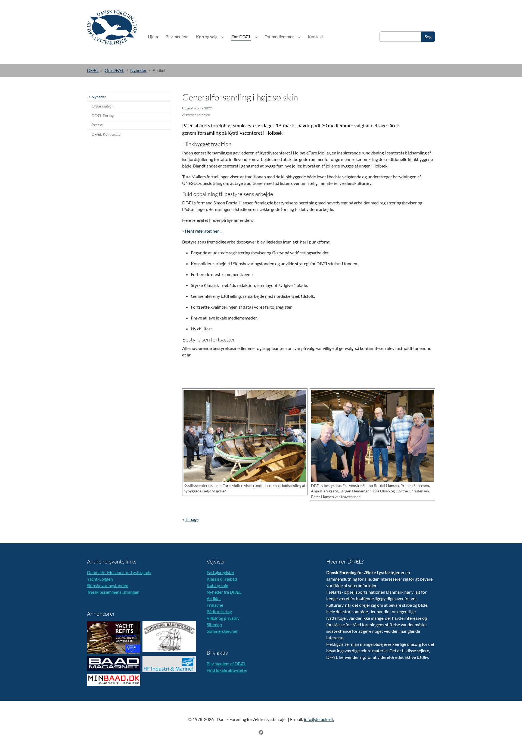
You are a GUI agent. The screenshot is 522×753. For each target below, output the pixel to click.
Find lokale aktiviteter (227, 670)
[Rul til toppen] (510, 741)
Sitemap (214, 624)
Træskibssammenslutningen (113, 591)
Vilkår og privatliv (223, 618)
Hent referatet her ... (203, 230)
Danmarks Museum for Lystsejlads (119, 572)
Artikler (214, 598)
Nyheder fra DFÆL (224, 591)
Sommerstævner (222, 631)
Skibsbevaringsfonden (107, 585)
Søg (428, 36)
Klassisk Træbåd (222, 578)
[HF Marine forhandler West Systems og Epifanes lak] (169, 664)
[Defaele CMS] (112, 27)
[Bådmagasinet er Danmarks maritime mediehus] (113, 663)
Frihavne (215, 605)
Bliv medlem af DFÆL (226, 663)
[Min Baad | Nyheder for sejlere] (113, 680)
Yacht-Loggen (100, 578)
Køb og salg (217, 585)
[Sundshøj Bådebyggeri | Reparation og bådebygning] (169, 636)
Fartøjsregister (220, 572)
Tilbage (191, 519)
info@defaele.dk (319, 719)
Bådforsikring (219, 611)
